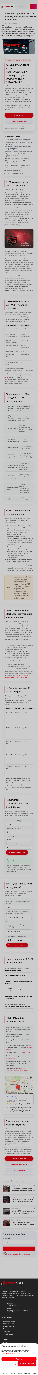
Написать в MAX (28, 1363)
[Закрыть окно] (35, 1346)
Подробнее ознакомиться (10, 1353)
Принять (19, 1359)
